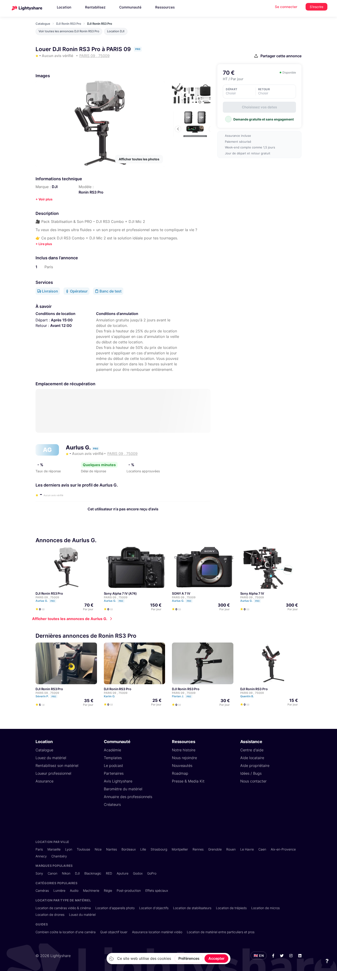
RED (109, 873)
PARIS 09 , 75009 (47, 597)
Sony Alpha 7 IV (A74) (120, 593)
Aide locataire (252, 757)
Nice (98, 849)
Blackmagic (92, 873)
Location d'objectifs (153, 908)
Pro (52, 601)
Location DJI (115, 31)
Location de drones (50, 914)
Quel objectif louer (113, 932)
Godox (138, 873)
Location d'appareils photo (115, 908)
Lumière (59, 890)
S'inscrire (316, 7)
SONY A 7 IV (181, 593)
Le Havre (247, 849)
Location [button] (64, 7)
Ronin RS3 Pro (91, 192)
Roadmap (180, 773)
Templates (113, 757)
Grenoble (215, 849)
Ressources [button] (165, 7)
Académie (112, 750)
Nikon (66, 873)
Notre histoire (183, 750)
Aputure (122, 873)
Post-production (129, 890)
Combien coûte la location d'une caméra (66, 932)
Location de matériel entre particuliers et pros (220, 932)
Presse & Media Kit (188, 781)
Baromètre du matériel (123, 789)
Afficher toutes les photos (139, 159)
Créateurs (112, 804)
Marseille (54, 849)
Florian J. (181, 696)
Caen (262, 849)
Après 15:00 (62, 320)
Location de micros (265, 908)
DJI (55, 186)
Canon (52, 873)
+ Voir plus (44, 199)
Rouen (231, 849)
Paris (39, 849)
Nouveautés (182, 765)
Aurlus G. (79, 447)
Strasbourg (159, 849)
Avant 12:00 (61, 325)
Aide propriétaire (254, 765)
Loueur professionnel (53, 773)
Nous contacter (253, 781)
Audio (74, 890)
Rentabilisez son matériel (57, 765)
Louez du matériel (51, 757)
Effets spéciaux (156, 890)
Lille (143, 849)
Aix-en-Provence (283, 849)
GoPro (151, 873)
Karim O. (110, 696)
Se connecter (286, 7)
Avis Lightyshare (118, 781)
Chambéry (59, 856)
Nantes (111, 849)
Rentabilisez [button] (95, 7)
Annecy (41, 856)
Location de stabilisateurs (192, 908)
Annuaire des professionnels (128, 796)
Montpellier (180, 849)
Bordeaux (129, 849)
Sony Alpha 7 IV (252, 593)
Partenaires (114, 773)
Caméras (42, 890)
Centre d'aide (251, 750)
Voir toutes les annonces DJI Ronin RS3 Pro (69, 31)
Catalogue (43, 23)
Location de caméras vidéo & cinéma (63, 908)
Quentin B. (247, 696)
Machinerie (91, 890)
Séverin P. (46, 696)
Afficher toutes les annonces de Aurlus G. (69, 618)
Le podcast (113, 765)
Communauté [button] (130, 7)
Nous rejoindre (184, 757)
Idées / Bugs (251, 773)
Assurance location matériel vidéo (157, 932)
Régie (108, 890)
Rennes (198, 849)
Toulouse (83, 849)
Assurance (44, 781)
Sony (39, 873)
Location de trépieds (231, 908)
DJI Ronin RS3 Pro (68, 23)
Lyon (68, 849)
